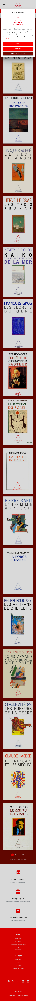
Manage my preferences (18, 53)
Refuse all (18, 48)
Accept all (18, 44)
